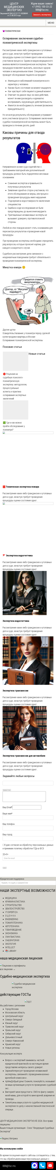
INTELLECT (10, 947)
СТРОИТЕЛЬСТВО (13, 905)
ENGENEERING (11, 919)
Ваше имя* (7, 813)
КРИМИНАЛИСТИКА (15, 901)
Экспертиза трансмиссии (15, 690)
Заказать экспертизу (42, 14)
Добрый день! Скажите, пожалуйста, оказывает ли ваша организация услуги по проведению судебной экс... (30, 1085)
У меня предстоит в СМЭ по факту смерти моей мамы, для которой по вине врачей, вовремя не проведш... (30, 1095)
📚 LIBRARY (10, 951)
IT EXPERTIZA (11, 912)
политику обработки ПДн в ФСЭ (29, 848)
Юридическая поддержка (12, 878)
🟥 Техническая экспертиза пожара (21, 486)
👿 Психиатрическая (11, 31)
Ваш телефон (9, 824)
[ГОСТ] (28, 1002)
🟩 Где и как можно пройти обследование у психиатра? (14, 426)
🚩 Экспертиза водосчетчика (18, 555)
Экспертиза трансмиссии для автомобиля (24, 755)
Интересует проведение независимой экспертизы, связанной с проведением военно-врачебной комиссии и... (27, 1074)
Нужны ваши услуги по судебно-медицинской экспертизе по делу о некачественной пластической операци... (29, 1106)
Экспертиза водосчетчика (16, 621)
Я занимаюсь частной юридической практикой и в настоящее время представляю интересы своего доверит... (26, 1064)
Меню (51, 22)
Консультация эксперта (11, 1053)
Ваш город (7, 834)
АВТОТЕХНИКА (12, 926)
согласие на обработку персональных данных (31, 845)
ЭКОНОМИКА (11, 933)
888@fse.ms (42, 9)
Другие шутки (9, 329)
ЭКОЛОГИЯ (10, 943)
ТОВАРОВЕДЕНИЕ (13, 929)
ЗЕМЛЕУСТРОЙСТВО (14, 908)
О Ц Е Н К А (10, 915)
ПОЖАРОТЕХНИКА (14, 922)
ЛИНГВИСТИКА (12, 936)
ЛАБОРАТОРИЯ (12, 940)
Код (9, 790)
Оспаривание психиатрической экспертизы (23, 340)
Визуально (5, 790)
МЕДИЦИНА (11, 898)
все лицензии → (7, 969)
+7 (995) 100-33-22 (42, 6)
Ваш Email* (7, 807)
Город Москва (11, 1009)
